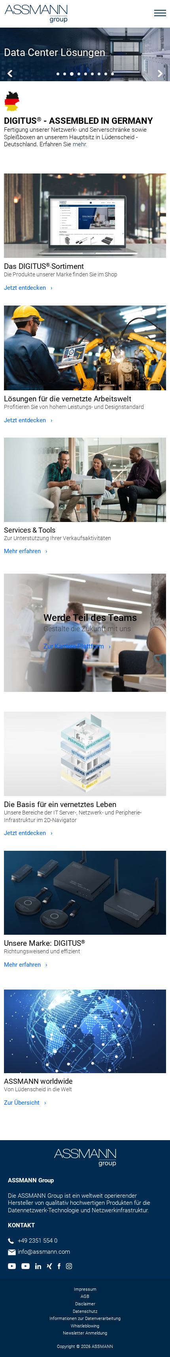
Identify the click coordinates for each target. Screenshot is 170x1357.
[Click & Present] (85, 893)
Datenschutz (85, 1311)
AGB (85, 1296)
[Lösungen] (85, 348)
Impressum (85, 1289)
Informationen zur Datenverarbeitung (85, 1318)
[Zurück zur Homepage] (36, 14)
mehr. (80, 144)
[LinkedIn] (38, 1267)
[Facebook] (59, 1267)
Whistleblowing (85, 1326)
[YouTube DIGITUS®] (12, 1267)
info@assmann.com (44, 1251)
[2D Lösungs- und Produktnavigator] (85, 754)
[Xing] (49, 1267)
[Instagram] (69, 1267)
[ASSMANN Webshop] (85, 215)
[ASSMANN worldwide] (85, 1031)
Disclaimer (85, 1304)
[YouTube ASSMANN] (25, 1267)
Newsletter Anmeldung (85, 1333)
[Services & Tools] (85, 480)
